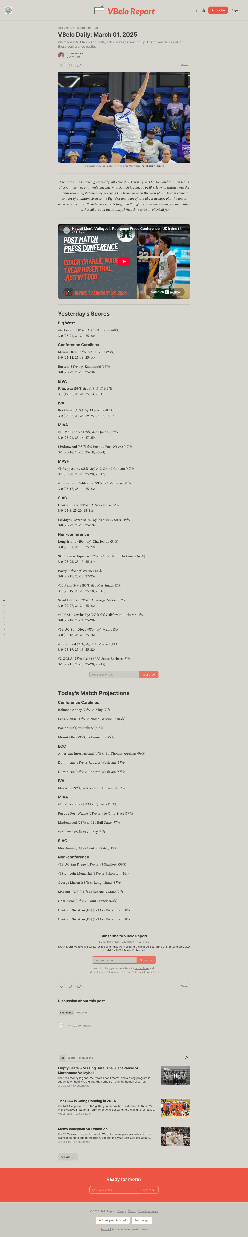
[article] (124, 1079)
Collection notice (148, 1211)
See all (65, 1157)
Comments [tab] (66, 1012)
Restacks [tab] (82, 1012)
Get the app (142, 1220)
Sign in (236, 10)
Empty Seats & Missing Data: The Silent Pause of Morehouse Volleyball (98, 1070)
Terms (132, 1211)
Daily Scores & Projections (78, 28)
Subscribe (218, 10)
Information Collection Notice (123, 972)
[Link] (53, 314)
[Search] (195, 10)
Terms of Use (142, 968)
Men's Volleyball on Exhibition (83, 1129)
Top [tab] (62, 1058)
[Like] (61, 65)
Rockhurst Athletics (152, 166)
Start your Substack (114, 1220)
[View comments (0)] (70, 65)
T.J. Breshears (75, 53)
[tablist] (73, 1012)
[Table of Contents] (4, 618)
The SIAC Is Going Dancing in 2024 (87, 1101)
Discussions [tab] (86, 1058)
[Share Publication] (203, 10)
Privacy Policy (151, 972)
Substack (106, 1229)
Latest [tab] (71, 1058)
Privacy (121, 1211)
